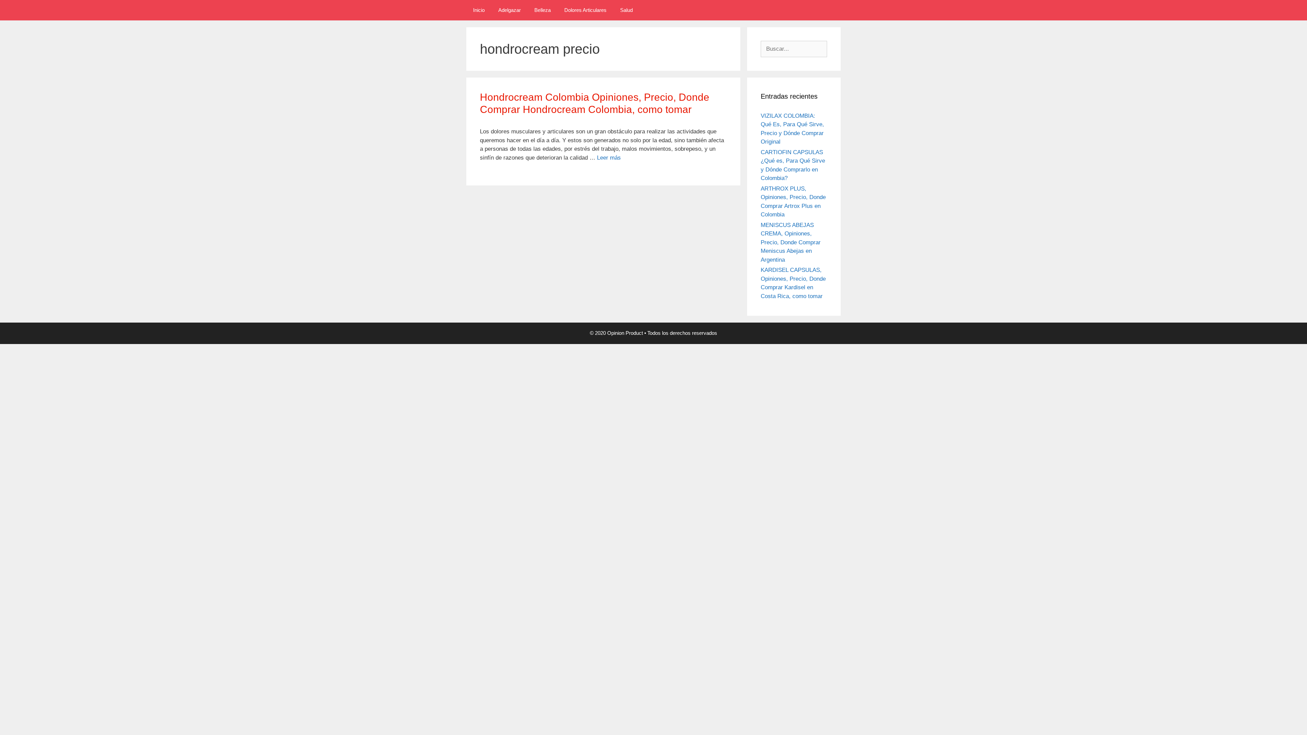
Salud (626, 10)
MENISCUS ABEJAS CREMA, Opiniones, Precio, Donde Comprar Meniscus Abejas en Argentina (791, 242)
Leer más (609, 157)
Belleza (542, 10)
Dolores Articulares (585, 10)
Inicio (479, 10)
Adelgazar (509, 10)
